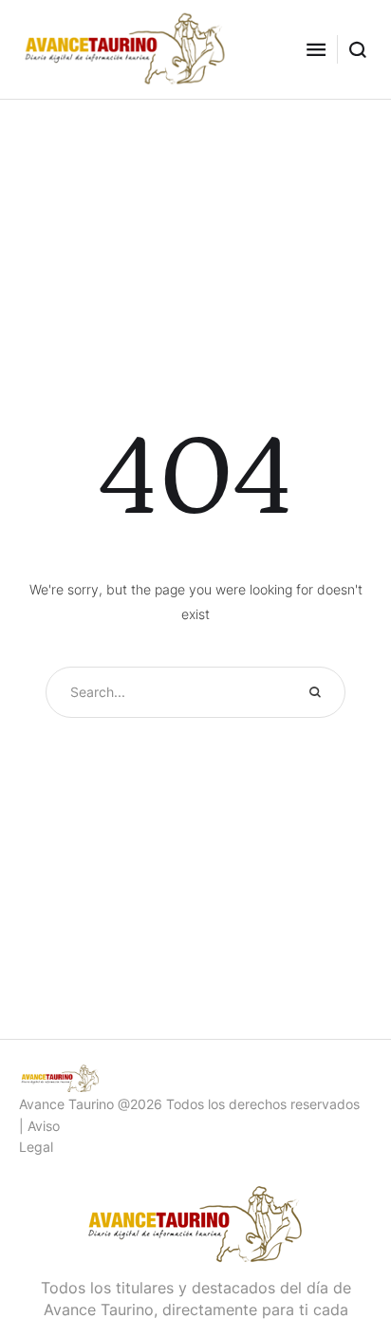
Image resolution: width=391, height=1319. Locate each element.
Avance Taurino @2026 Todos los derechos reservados (189, 1104)
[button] (316, 49)
